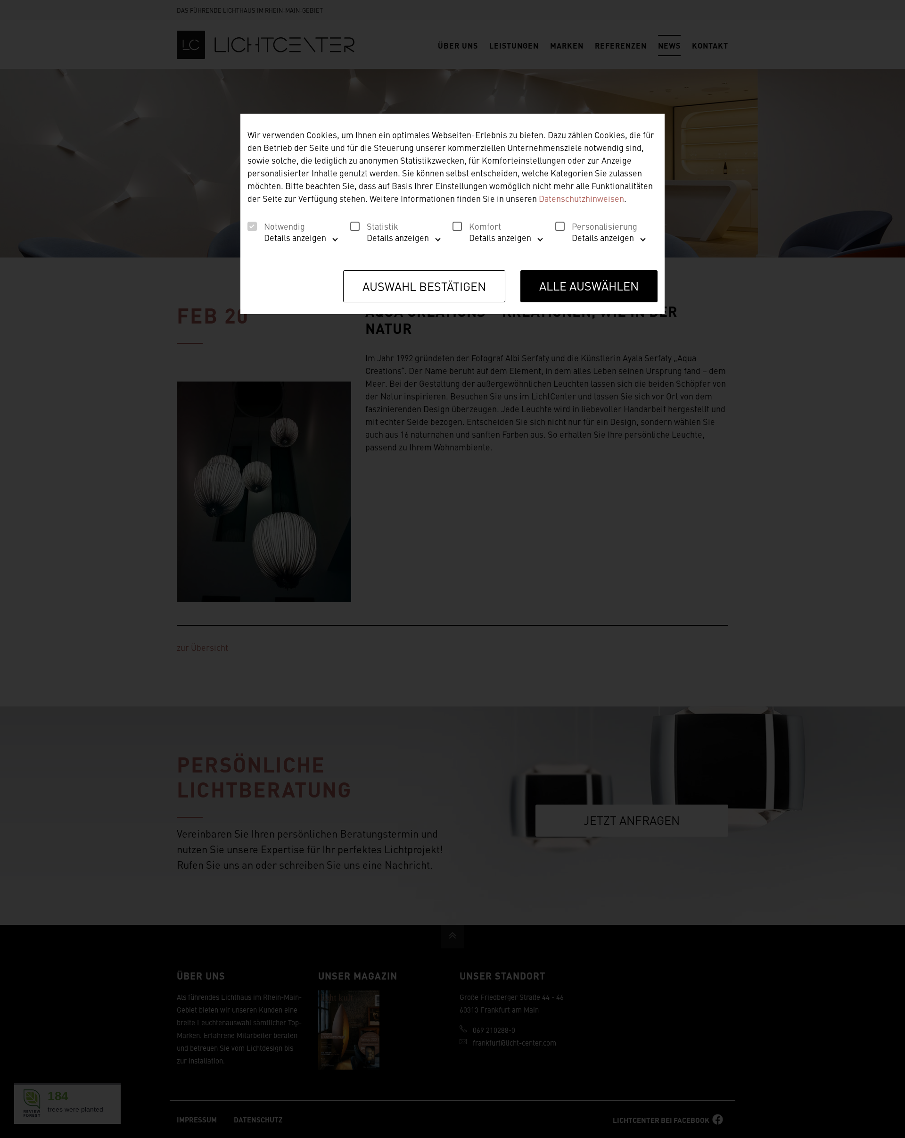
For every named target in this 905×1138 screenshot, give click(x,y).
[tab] (290, 241)
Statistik (382, 226)
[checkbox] (252, 226)
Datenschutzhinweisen (581, 198)
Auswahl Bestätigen (424, 286)
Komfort (485, 226)
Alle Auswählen (589, 285)
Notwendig (284, 226)
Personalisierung (604, 226)
